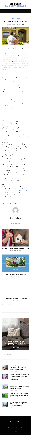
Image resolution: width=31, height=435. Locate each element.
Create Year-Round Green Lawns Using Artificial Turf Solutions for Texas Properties (19, 395)
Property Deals (16, 18)
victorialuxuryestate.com (15, 427)
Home (15, 338)
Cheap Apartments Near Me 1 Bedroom (15, 298)
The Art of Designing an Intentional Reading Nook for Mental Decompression (15, 343)
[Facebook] (8, 48)
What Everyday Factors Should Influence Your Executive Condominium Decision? (18, 403)
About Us (19, 421)
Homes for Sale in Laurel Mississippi (15, 274)
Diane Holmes (15, 218)
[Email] (22, 48)
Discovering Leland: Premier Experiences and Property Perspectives (15, 249)
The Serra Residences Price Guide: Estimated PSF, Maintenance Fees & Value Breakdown (19, 386)
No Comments (20, 24)
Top (16, 431)
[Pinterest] (17, 48)
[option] (15, 334)
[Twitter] (13, 48)
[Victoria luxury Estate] (15, 4)
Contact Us (12, 421)
